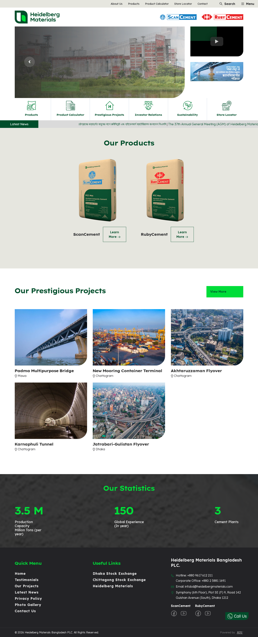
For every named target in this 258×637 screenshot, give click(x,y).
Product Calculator (157, 3)
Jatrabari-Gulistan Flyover (121, 444)
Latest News (27, 592)
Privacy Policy (28, 598)
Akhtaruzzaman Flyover (196, 371)
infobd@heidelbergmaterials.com (209, 586)
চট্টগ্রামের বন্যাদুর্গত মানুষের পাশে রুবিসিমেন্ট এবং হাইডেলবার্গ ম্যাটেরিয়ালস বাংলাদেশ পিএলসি (90, 124)
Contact (203, 3)
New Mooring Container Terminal (127, 371)
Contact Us (25, 611)
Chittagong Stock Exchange (119, 580)
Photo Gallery (28, 605)
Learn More (54, 75)
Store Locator (183, 3)
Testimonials (27, 580)
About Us (116, 3)
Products (133, 3)
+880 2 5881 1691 (214, 581)
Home (20, 573)
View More (218, 291)
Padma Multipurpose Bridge (44, 371)
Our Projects (27, 586)
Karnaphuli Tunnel (34, 444)
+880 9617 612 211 (200, 575)
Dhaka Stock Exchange (115, 573)
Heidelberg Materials (113, 586)
